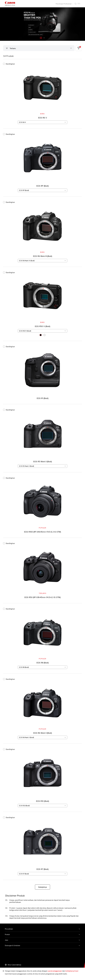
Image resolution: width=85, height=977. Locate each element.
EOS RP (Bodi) (42, 185)
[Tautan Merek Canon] (10, 4)
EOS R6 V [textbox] (22, 122)
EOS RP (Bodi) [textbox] (24, 190)
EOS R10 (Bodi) (42, 801)
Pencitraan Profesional (64, 4)
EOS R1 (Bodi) (42, 398)
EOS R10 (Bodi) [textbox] (24, 805)
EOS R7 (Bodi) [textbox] (24, 874)
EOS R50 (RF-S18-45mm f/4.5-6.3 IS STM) (42, 597)
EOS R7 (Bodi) (42, 869)
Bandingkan (10, 64)
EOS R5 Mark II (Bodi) (42, 461)
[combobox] (42, 122)
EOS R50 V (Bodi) (42, 326)
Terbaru (12, 48)
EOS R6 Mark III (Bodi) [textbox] (27, 261)
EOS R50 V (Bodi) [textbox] (25, 331)
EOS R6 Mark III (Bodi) (42, 256)
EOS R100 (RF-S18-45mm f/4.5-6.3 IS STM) (42, 531)
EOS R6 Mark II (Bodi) (42, 733)
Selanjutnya (42, 887)
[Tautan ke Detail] (42, 93)
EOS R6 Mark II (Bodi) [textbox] (26, 737)
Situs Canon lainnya (14, 965)
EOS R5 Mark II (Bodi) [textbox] (26, 466)
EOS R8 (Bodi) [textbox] (24, 667)
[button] (41, 38)
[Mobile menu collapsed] (78, 3)
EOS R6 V (42, 117)
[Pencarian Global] (75, 4)
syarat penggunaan (55, 971)
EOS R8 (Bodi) (43, 662)
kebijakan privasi (71, 971)
